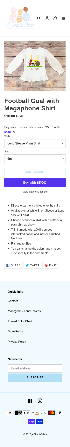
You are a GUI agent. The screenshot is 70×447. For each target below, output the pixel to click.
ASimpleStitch (39, 434)
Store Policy (15, 331)
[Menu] (63, 18)
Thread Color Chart (20, 321)
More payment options (35, 191)
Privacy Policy (17, 341)
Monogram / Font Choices (24, 311)
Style (7, 136)
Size (6, 151)
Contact (13, 301)
